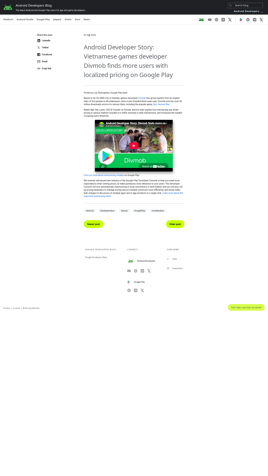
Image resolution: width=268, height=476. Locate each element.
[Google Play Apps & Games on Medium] (256, 19)
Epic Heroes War (161, 104)
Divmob (142, 98)
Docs (77, 19)
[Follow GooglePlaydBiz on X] (261, 19)
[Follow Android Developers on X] (230, 19)
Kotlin (68, 19)
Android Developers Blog (34, 5)
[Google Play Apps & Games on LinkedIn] (249, 19)
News (87, 19)
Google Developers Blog (96, 257)
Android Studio (25, 19)
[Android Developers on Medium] (225, 19)
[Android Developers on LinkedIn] (218, 19)
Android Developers (249, 11)
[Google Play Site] (243, 19)
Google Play (43, 19)
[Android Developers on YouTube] (211, 19)
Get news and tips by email (246, 307)
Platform (8, 19)
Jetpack (57, 19)
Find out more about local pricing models (104, 175)
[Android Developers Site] (203, 19)
